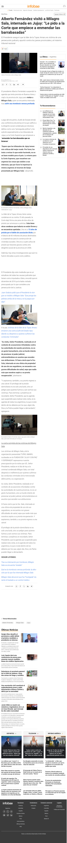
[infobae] (33, 6)
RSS (21, 826)
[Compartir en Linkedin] (14, 84)
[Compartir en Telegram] (17, 84)
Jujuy (28, 622)
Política (4, 14)
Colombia (20, 808)
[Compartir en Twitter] (10, 84)
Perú (20, 818)
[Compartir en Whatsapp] (2, 84)
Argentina (46, 805)
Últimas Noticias (21, 824)
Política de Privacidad (59, 809)
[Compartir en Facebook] (6, 84)
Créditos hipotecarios (38, 10)
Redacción (33, 805)
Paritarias (56, 10)
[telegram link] (7, 815)
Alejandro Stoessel (27, 10)
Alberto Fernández (7, 622)
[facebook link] (4, 811)
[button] (2, 6)
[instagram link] (11, 811)
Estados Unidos (21, 813)
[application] (19, 63)
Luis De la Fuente (49, 10)
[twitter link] (7, 811)
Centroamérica (20, 821)
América (21, 805)
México (20, 816)
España (21, 810)
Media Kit (46, 818)
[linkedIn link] (11, 815)
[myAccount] (64, 6)
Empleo (33, 808)
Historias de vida (17, 10)
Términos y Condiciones (59, 806)
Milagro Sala (20, 622)
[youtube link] (4, 815)
